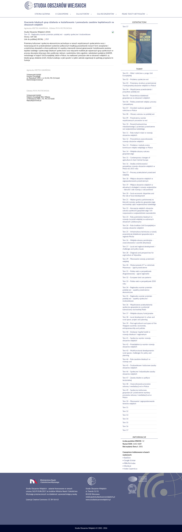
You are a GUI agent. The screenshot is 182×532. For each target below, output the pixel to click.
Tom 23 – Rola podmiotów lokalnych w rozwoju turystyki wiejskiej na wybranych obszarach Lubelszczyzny (138, 219)
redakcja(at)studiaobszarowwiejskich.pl (100, 497)
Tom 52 (125, 411)
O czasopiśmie (61, 14)
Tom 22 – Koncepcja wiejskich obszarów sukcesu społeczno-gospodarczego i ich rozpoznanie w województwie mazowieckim (139, 211)
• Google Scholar (129, 460)
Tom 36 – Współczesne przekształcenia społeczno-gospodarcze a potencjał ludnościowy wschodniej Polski (137, 307)
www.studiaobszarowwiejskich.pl (98, 500)
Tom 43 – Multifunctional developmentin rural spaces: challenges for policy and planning (138, 353)
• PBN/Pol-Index (129, 463)
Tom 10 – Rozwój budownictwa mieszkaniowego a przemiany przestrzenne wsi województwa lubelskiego (139, 126)
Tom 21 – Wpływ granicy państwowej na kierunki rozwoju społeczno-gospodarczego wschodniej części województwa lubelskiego (139, 202)
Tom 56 (125, 426)
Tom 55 (125, 423)
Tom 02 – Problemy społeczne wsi (135, 79)
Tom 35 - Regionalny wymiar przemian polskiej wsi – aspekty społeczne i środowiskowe (57, 34)
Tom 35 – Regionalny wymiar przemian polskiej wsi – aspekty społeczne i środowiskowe (137, 298)
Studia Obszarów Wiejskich (85, 528)
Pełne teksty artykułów (133, 14)
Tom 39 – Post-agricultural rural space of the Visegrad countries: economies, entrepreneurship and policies (139, 326)
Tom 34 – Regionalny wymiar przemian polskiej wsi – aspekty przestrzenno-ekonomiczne (137, 290)
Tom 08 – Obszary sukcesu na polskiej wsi (138, 114)
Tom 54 (125, 419)
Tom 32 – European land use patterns (137, 277)
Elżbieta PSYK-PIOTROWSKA (60, 28)
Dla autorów (82, 14)
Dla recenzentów (105, 14)
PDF (47, 39)
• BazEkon (127, 458)
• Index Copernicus (130, 469)
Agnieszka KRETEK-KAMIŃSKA (36, 28)
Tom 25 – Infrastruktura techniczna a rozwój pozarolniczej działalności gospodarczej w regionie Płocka (139, 234)
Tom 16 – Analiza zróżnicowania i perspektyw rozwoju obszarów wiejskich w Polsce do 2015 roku (139, 166)
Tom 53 (125, 415)
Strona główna (42, 14)
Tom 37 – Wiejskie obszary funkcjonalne (138, 313)
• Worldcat (127, 466)
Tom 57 (125, 27)
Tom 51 (125, 407)
